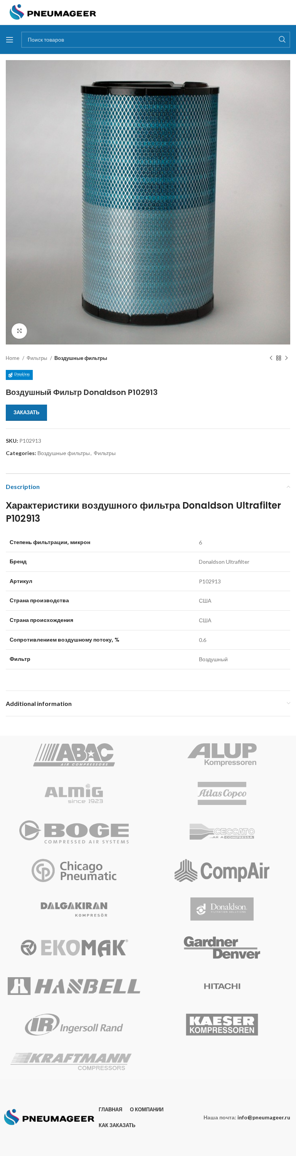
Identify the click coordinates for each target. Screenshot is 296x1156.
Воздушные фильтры (80, 358)
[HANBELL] (74, 986)
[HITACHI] (222, 986)
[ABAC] (74, 755)
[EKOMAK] (74, 947)
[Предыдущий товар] (271, 358)
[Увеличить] (19, 331)
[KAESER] (222, 1024)
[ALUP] (222, 755)
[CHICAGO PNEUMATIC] (74, 870)
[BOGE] (74, 832)
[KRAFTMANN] (74, 1061)
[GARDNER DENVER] (222, 947)
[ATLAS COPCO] (222, 793)
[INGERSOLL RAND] (74, 1024)
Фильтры (37, 358)
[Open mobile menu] (9, 39)
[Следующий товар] (286, 358)
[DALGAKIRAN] (74, 909)
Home (13, 358)
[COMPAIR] (222, 870)
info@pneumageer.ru (263, 1117)
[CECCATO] (222, 832)
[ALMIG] (74, 793)
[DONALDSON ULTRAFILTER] (222, 909)
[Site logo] (53, 11)
